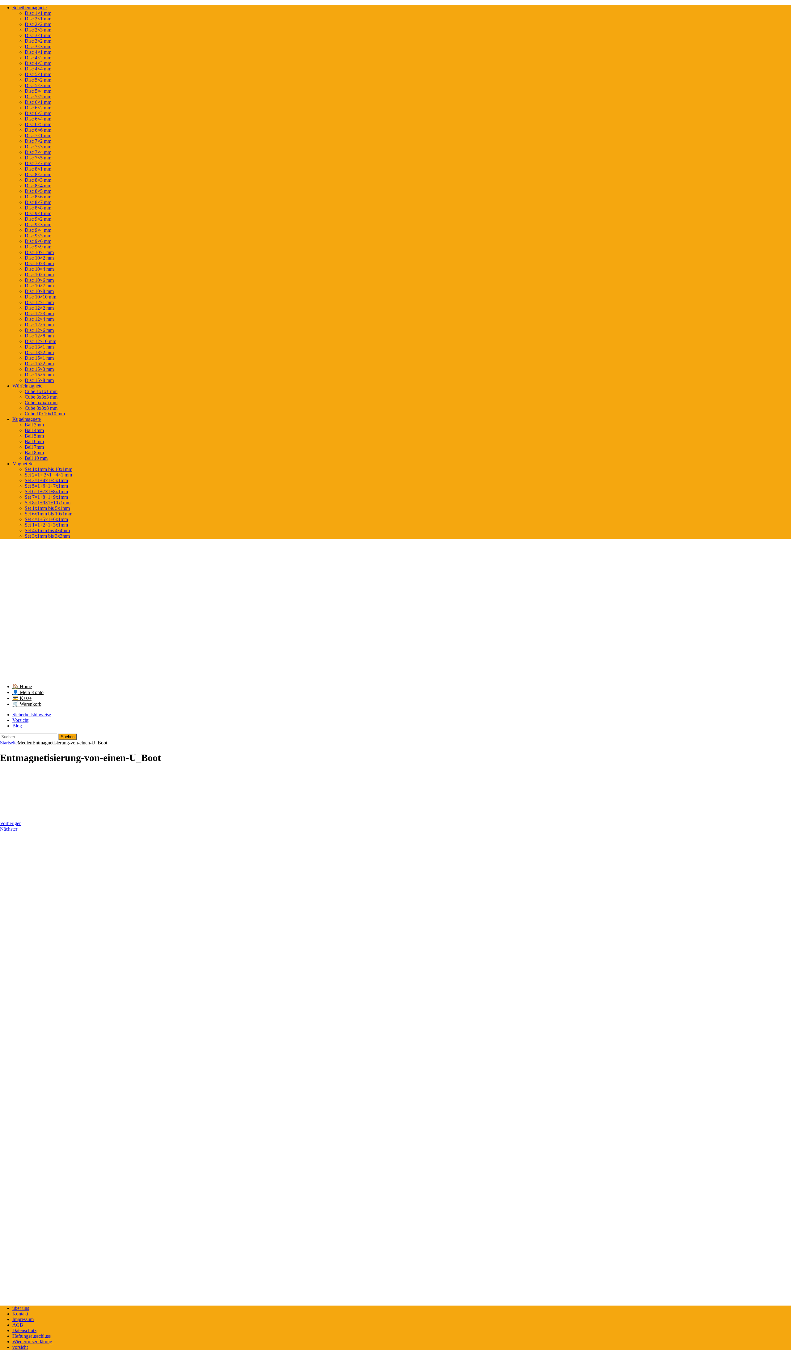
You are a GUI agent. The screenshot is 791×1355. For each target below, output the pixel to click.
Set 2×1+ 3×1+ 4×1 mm (48, 474)
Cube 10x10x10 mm (45, 413)
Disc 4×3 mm (38, 63)
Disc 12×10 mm (40, 341)
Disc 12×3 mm (39, 313)
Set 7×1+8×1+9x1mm (46, 497)
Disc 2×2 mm (38, 24)
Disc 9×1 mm (38, 213)
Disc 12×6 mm (39, 330)
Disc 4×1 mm (38, 52)
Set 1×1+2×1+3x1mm (46, 524)
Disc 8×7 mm (38, 202)
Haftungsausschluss (31, 1336)
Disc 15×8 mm (39, 380)
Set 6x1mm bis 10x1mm (48, 513)
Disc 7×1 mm (38, 135)
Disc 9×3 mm (38, 224)
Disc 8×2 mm (38, 174)
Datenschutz (24, 1330)
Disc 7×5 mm (38, 157)
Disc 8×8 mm (38, 207)
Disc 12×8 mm (39, 335)
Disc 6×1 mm (38, 102)
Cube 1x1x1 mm (41, 391)
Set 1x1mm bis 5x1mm (47, 508)
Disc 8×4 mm (38, 185)
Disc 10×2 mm (39, 257)
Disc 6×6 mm (38, 130)
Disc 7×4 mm (38, 152)
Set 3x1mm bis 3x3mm (47, 536)
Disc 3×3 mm (38, 46)
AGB (17, 1324)
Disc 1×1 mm (38, 13)
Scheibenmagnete (29, 7)
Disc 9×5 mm (38, 235)
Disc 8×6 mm (38, 196)
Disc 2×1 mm (38, 18)
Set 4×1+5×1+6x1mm (46, 519)
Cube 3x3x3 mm (41, 397)
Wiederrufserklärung (32, 1341)
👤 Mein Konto (28, 692)
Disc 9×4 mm (38, 230)
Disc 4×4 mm (38, 68)
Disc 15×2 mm (39, 363)
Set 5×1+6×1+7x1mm (46, 486)
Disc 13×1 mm (39, 346)
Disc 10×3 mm (39, 263)
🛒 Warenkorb (26, 704)
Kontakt (20, 1313)
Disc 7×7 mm (38, 163)
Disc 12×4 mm (39, 319)
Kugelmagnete (26, 419)
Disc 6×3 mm (38, 113)
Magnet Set (23, 463)
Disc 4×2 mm (38, 57)
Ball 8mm (34, 452)
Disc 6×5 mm (38, 124)
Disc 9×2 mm (38, 219)
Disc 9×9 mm (38, 246)
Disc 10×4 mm (39, 269)
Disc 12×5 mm (39, 324)
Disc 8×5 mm (38, 191)
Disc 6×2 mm (38, 107)
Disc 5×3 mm (38, 85)
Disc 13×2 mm (39, 352)
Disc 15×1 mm (39, 358)
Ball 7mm (34, 447)
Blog (17, 725)
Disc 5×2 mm (38, 80)
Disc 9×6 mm (38, 241)
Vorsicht (20, 720)
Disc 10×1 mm (39, 252)
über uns (20, 1308)
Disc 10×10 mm (40, 296)
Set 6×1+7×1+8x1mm (46, 491)
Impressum (23, 1319)
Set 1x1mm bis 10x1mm (48, 469)
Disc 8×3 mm (38, 180)
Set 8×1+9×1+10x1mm (47, 502)
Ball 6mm (34, 441)
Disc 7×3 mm (38, 146)
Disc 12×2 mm (39, 308)
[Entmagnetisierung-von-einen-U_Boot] (34, 812)
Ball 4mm (34, 430)
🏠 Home (22, 686)
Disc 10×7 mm (39, 285)
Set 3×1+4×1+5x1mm (46, 480)
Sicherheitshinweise (31, 714)
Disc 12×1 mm (39, 302)
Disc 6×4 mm (38, 118)
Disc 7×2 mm (38, 141)
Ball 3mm (34, 424)
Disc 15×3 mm (39, 369)
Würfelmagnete (27, 385)
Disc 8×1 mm (38, 168)
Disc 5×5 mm (38, 96)
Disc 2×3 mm (38, 29)
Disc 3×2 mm (38, 41)
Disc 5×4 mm (38, 91)
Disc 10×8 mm (39, 291)
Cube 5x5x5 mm (41, 402)
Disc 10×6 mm (39, 280)
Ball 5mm (34, 435)
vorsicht (20, 1347)
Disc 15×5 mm (39, 374)
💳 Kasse (22, 698)
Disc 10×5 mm (39, 274)
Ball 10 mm (36, 458)
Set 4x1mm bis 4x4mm (47, 530)
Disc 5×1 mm (38, 74)
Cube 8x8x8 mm (41, 408)
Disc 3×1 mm (38, 35)
